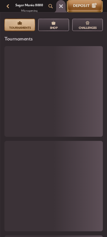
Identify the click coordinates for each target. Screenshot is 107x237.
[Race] (61, 6)
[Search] (50, 6)
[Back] (7, 6)
